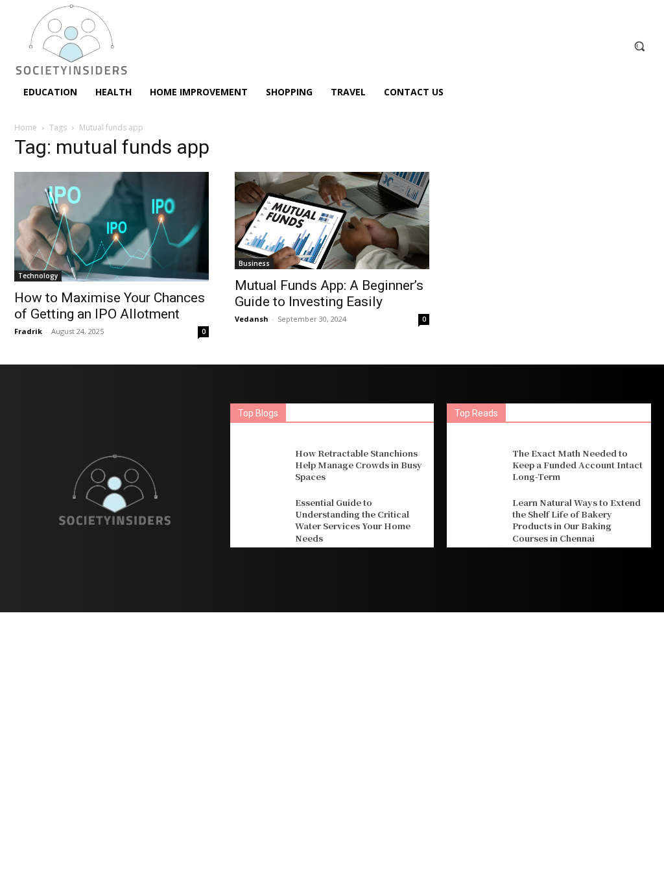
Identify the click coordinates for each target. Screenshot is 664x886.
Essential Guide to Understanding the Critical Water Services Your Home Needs (352, 520)
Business (254, 263)
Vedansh (251, 319)
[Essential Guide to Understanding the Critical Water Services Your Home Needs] (261, 519)
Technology (38, 275)
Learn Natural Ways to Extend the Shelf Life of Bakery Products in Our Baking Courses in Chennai (576, 520)
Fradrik (28, 331)
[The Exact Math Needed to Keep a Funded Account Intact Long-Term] (477, 465)
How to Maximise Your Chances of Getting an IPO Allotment (109, 306)
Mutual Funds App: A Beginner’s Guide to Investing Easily (329, 293)
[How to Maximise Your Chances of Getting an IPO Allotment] (111, 226)
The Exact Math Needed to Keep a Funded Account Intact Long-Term (577, 465)
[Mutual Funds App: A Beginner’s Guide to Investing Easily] (332, 220)
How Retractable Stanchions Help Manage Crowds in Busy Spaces (358, 465)
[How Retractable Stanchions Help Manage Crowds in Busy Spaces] (261, 465)
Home (25, 127)
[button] (639, 46)
